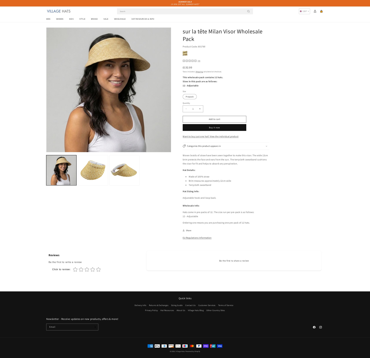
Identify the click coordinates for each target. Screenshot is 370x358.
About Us (181, 310)
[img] (190, 61)
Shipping (199, 72)
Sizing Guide (177, 305)
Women (59, 19)
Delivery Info (140, 305)
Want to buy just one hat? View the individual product (210, 136)
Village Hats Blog (196, 310)
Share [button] (188, 230)
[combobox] (185, 11)
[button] (321, 11)
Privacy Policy (151, 310)
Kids (71, 19)
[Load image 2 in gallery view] (93, 170)
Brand (94, 19)
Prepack (190, 96)
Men (48, 19)
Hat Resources (167, 310)
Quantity (186, 103)
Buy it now (214, 127)
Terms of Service (225, 305)
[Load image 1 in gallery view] (61, 170)
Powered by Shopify (192, 351)
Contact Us (190, 305)
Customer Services (206, 305)
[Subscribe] (95, 327)
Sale (105, 19)
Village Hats (180, 351)
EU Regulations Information (197, 237)
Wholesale (120, 19)
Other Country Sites (215, 310)
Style (82, 19)
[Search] (248, 11)
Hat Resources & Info (143, 19)
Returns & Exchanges (158, 305)
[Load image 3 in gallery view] (124, 170)
